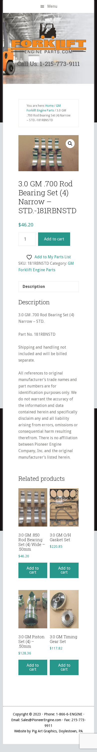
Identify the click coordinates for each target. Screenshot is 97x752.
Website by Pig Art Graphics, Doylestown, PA (48, 731)
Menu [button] (52, 6)
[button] (70, 143)
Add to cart (54, 239)
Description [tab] (34, 286)
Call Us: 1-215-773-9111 (48, 64)
